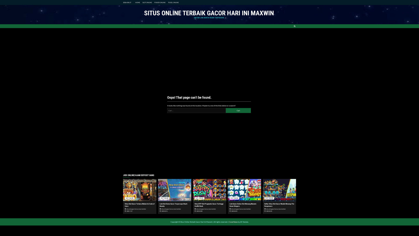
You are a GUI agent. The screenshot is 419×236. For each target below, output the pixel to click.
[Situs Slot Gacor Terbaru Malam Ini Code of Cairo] (139, 190)
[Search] (294, 26)
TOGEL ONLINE (173, 2)
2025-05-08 (199, 211)
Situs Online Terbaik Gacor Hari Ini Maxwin (209, 13)
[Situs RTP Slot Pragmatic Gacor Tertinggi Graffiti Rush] (209, 190)
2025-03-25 (269, 211)
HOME (137, 2)
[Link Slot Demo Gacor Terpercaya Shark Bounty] (174, 190)
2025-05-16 (164, 211)
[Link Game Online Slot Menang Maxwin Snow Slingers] (244, 190)
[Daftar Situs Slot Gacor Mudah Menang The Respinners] (279, 190)
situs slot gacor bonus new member (136, 209)
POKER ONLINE (160, 2)
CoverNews (233, 222)
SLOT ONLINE (147, 2)
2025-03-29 (234, 211)
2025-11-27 (129, 211)
